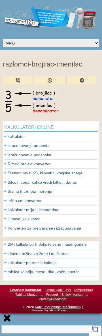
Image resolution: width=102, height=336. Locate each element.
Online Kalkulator (58, 290)
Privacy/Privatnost (52, 299)
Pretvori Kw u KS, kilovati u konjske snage (45, 173)
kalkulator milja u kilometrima (34, 209)
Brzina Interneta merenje (30, 191)
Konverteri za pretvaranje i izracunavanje (44, 228)
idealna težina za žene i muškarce (38, 253)
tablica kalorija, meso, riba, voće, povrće (44, 271)
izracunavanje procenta (29, 145)
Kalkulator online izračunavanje (59, 307)
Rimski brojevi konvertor (29, 164)
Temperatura (83, 290)
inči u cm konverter (25, 200)
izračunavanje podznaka (29, 155)
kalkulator (16, 136)
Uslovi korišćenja (75, 295)
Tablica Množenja (28, 295)
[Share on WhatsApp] (50, 80)
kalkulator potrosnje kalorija (32, 262)
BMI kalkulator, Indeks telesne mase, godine (47, 244)
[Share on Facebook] (82, 80)
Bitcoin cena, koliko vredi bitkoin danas (42, 182)
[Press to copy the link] (95, 331)
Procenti (52, 295)
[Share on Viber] (18, 80)
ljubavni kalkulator (24, 219)
